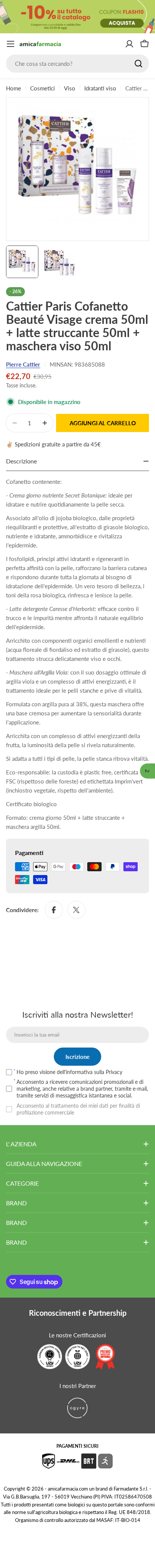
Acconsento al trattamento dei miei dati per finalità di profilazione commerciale (78, 1109)
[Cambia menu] (10, 43)
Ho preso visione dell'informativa (69, 1072)
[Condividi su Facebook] (54, 910)
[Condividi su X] (76, 910)
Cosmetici (42, 88)
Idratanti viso (100, 88)
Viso (69, 88)
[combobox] (77, 63)
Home (13, 88)
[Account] (129, 43)
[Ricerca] (138, 63)
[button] (147, 771)
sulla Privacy (108, 1072)
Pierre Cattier (23, 364)
